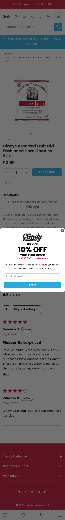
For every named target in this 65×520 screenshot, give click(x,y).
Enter (32, 285)
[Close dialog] (62, 230)
